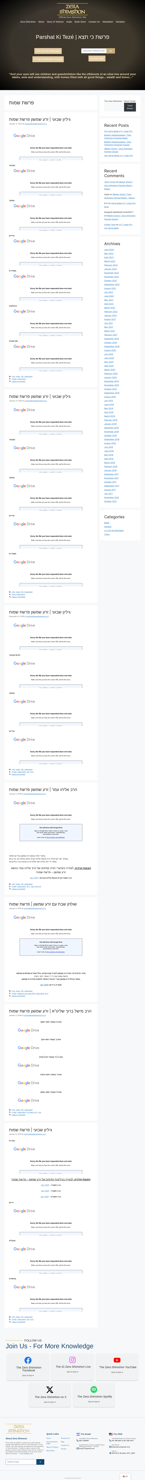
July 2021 (108, 323)
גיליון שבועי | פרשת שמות (30, 1129)
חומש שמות (28, 376)
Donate (63, 1449)
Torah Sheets (130, 107)
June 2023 (109, 250)
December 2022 (111, 273)
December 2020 (111, 339)
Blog (62, 1442)
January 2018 (110, 470)
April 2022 (109, 304)
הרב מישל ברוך (32, 1112)
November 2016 (111, 497)
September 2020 (112, 346)
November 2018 (111, 432)
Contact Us (94, 22)
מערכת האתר (109, 182)
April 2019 (108, 412)
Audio (69, 22)
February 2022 (110, 311)
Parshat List (65, 1438)
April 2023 (109, 257)
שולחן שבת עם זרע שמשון (26, 993)
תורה (13, 376)
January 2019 (110, 424)
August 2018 (110, 443)
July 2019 (108, 401)
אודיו (39, 1112)
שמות (18, 376)
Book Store (80, 22)
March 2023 (109, 261)
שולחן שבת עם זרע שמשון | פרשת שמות (43, 904)
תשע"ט (14, 772)
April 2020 (109, 366)
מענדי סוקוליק (109, 224)
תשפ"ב (14, 379)
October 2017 (110, 482)
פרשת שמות (21, 379)
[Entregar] (40, 1462)
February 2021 (110, 335)
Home (48, 1438)
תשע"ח (14, 886)
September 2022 (112, 284)
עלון (28, 772)
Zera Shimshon (28, 22)
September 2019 (111, 393)
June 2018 (109, 451)
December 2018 (111, 428)
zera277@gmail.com (26, 1453)
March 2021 (109, 331)
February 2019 (110, 420)
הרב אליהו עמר (36, 886)
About (41, 22)
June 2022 (109, 296)
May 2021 (108, 327)
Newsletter (108, 22)
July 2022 (108, 292)
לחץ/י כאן (34, 878)
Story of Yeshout (55, 22)
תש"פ (14, 594)
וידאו (28, 886)
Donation (120, 22)
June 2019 (109, 404)
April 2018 (108, 459)
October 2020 (110, 342)
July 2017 (108, 493)
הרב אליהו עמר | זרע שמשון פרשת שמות (43, 789)
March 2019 (109, 416)
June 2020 (109, 358)
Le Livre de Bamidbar (114, 530)
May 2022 (108, 300)
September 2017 (111, 486)
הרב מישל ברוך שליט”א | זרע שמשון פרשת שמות (50, 1011)
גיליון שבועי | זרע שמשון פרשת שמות (40, 119)
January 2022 (110, 315)
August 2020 (110, 350)
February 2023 (111, 265)
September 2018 (111, 439)
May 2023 (108, 253)
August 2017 (110, 490)
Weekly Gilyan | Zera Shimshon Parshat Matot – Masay (118, 185)
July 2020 (108, 354)
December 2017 (111, 474)
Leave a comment (18, 381)
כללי (22, 376)
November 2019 (111, 385)
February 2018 (110, 466)
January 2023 (110, 269)
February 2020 (111, 373)
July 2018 (108, 447)
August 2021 (110, 319)
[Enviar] (110, 51)
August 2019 (110, 397)
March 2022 (109, 308)
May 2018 (108, 455)
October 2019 (110, 389)
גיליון (32, 772)
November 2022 (111, 277)
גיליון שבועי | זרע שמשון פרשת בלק (118, 131)
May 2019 (108, 408)
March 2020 (109, 370)
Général (107, 527)
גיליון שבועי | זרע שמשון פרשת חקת (118, 155)
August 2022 (110, 288)
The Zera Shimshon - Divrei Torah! (119, 101)
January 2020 (110, 377)
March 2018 (109, 463)
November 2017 (111, 478)
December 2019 (111, 381)
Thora (107, 534)
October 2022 (110, 281)
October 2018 (110, 435)
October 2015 (110, 501)
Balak (106, 523)
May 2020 (108, 362)
